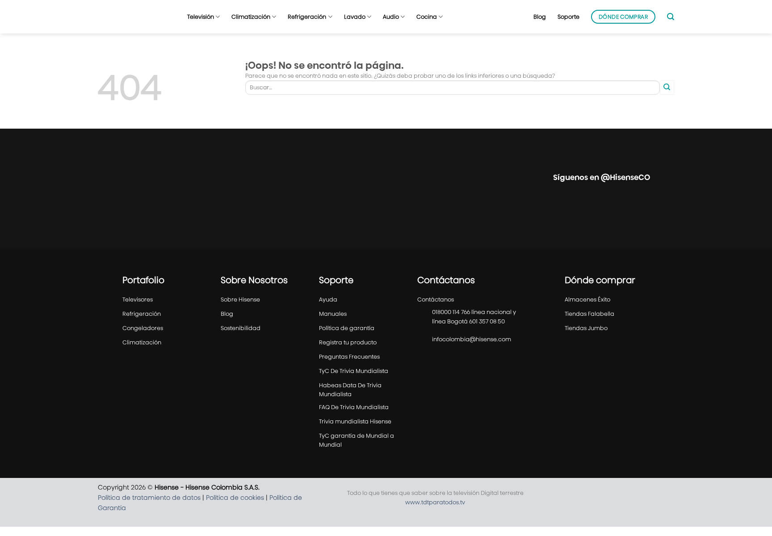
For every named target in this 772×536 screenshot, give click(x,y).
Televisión (200, 17)
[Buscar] (670, 16)
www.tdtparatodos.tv (435, 502)
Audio (391, 17)
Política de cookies (235, 497)
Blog (539, 17)
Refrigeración (307, 17)
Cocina (426, 17)
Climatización (250, 17)
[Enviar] (667, 87)
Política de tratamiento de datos (149, 497)
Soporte (568, 17)
